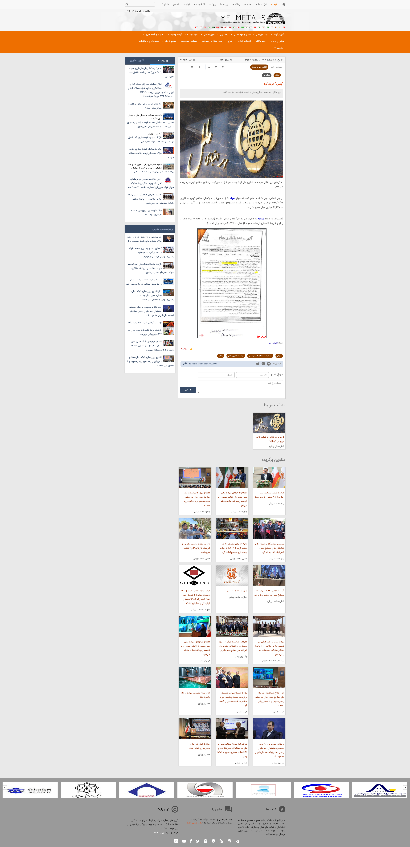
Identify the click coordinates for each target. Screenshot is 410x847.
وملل (221, 355)
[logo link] (253, 20)
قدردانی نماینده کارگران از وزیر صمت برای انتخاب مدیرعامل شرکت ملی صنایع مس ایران (232, 646)
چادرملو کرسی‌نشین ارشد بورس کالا (145, 323)
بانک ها (267, 75)
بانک (277, 75)
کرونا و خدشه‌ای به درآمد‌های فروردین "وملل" (270, 439)
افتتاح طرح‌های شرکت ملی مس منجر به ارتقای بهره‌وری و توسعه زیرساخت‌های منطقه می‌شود (232, 499)
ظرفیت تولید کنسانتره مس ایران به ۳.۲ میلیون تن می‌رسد (269, 495)
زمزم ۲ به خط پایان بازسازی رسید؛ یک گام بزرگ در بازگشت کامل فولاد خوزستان (151, 72)
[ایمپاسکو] (205, 790)
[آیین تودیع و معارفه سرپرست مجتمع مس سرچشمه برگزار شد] (269, 575)
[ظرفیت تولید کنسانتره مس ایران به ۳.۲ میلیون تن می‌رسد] (269, 477)
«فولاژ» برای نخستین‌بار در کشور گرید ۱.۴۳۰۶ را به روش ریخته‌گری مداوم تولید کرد (233, 548)
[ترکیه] (205, 27)
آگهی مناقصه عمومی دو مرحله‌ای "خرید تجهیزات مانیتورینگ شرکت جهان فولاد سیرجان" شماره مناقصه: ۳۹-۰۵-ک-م (151, 183)
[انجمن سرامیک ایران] (146, 790)
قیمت (274, 4)
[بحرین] (284, 27)
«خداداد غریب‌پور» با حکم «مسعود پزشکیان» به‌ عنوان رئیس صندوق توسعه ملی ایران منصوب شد (269, 750)
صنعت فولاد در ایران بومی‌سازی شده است (199, 746)
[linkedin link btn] (176, 841)
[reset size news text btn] (191, 67)
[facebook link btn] (191, 841)
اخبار (249, 4)
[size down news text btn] (184, 67)
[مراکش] (255, 27)
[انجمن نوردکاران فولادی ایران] (379, 790)
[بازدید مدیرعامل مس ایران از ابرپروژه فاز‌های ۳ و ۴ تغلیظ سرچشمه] (195, 528)
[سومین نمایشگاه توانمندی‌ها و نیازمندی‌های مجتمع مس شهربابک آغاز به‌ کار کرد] (269, 528)
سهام (279, 355)
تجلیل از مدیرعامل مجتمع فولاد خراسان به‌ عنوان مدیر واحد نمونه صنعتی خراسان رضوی (150, 125)
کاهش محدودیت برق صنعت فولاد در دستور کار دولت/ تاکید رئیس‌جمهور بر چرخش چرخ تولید (151, 252)
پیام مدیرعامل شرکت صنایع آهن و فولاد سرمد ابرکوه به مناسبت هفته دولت (151, 153)
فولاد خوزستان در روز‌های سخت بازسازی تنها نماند (146, 213)
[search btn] (127, 4)
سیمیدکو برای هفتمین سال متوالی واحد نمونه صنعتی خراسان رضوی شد (144, 282)
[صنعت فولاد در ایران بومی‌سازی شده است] (195, 728)
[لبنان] (259, 27)
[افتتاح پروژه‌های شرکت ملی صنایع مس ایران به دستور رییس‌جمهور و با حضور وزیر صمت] (195, 477)
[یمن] (201, 27)
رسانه (237, 4)
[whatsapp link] (263, 364)
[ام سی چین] (88, 790)
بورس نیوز (273, 343)
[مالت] (238, 27)
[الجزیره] (276, 27)
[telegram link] (269, 364)
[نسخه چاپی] (208, 67)
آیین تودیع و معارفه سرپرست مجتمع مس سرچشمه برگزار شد (269, 593)
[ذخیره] (223, 67)
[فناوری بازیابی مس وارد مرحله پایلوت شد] (195, 677)
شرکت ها (262, 4)
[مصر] (271, 27)
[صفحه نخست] (283, 4)
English (165, 4)
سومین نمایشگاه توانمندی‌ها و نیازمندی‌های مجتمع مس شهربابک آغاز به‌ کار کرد (269, 548)
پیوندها (212, 4)
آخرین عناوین (137, 60)
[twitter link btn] (198, 841)
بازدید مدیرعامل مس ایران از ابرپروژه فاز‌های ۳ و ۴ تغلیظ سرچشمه (196, 548)
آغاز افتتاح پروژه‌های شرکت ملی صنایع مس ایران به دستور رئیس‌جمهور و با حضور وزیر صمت (269, 699)
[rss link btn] (221, 841)
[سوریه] (209, 27)
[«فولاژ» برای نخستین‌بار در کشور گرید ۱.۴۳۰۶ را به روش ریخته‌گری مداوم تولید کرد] (232, 528)
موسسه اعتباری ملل (235, 355)
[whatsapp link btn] (213, 841)
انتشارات (200, 4)
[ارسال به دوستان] (216, 67)
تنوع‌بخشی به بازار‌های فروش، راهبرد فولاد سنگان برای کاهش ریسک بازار (144, 239)
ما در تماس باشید (194, 823)
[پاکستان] (267, 27)
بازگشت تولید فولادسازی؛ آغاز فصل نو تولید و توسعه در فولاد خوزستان (151, 140)
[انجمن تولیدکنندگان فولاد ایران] (263, 790)
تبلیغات (186, 4)
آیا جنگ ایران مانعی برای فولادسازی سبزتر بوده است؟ (144, 106)
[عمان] (230, 27)
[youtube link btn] (184, 842)
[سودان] (234, 27)
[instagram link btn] (205, 841)
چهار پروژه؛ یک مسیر (237, 591)
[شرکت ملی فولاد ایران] (30, 790)
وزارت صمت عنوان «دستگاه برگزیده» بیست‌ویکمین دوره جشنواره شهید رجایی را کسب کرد (233, 699)
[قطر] (221, 27)
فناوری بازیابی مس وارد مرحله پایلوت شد (195, 695)
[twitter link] (258, 364)
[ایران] (263, 27)
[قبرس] (280, 27)
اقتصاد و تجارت (259, 67)
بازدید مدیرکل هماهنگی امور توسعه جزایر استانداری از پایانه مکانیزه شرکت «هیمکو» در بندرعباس (269, 648)
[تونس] (217, 27)
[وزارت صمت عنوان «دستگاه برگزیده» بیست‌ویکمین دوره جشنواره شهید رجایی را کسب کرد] (232, 677)
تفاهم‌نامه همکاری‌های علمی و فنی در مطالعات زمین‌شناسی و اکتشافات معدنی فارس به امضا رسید (232, 750)
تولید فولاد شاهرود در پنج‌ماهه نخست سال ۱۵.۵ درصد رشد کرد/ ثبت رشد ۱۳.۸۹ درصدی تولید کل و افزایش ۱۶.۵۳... (195, 597)
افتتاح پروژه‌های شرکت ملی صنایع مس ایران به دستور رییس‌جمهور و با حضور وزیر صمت (197, 499)
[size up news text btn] (199, 67)
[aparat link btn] (229, 841)
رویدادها (224, 4)
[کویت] (251, 27)
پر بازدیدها (162, 60)
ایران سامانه (159, 833)
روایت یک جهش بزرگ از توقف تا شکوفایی (153, 172)
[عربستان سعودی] (213, 27)
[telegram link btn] (237, 841)
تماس (176, 4)
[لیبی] (242, 27)
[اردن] (226, 27)
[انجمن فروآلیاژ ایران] (321, 790)
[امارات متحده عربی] (196, 27)
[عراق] (246, 27)
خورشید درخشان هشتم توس (260, 355)
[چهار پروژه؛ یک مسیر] (232, 575)
